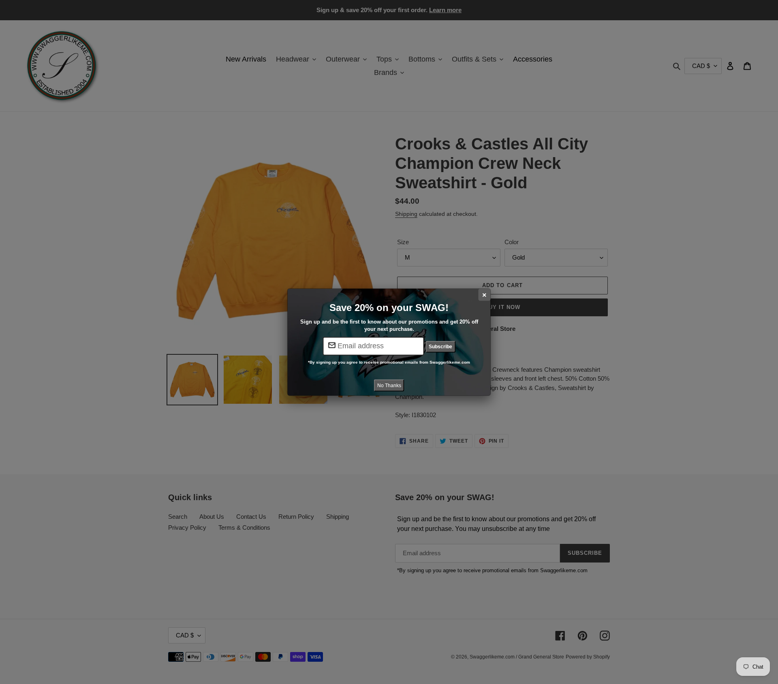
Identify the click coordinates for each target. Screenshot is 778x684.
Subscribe (440, 346)
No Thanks (389, 385)
